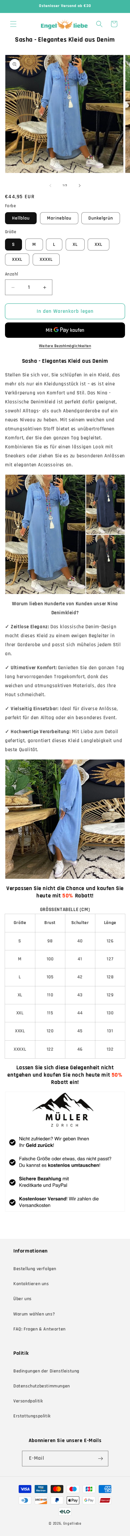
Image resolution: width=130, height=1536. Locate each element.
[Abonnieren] (100, 1458)
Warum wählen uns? (34, 1314)
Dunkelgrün (100, 218)
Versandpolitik (28, 1401)
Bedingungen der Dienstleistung (46, 1371)
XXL (98, 245)
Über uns (22, 1299)
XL (75, 245)
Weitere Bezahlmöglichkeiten (65, 345)
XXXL (17, 259)
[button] (13, 24)
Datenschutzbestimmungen (41, 1386)
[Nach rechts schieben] (79, 185)
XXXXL (46, 259)
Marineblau (59, 218)
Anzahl (11, 274)
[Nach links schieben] (50, 185)
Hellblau (21, 218)
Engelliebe (72, 1523)
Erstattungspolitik (32, 1416)
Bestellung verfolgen (34, 1269)
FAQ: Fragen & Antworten (39, 1329)
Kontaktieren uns (31, 1284)
